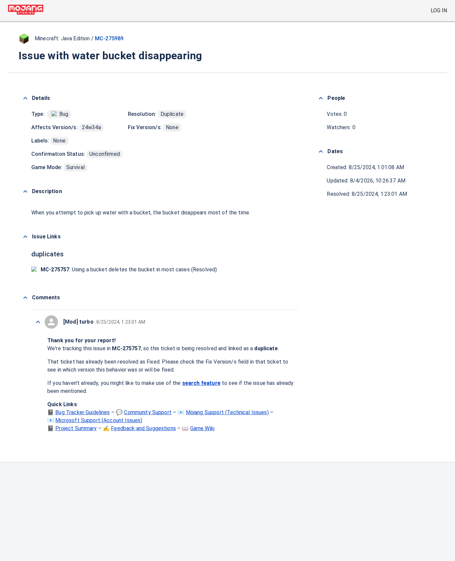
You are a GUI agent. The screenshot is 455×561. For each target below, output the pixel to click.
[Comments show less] (25, 297)
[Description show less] (25, 191)
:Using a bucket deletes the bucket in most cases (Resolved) (129, 269)
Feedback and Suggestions (143, 428)
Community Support (148, 412)
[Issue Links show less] (25, 236)
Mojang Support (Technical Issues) (227, 412)
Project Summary (76, 428)
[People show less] (320, 98)
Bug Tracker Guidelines (82, 412)
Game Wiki (202, 428)
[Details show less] (25, 98)
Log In (439, 10)
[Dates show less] (320, 151)
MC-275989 (109, 38)
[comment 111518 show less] (38, 322)
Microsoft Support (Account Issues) (98, 420)
